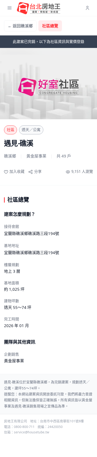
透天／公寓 (31, 129)
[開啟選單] (9, 8)
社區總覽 (50, 26)
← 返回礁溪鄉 (20, 26)
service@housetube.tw (31, 432)
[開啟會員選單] (87, 8)
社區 (10, 129)
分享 (37, 171)
